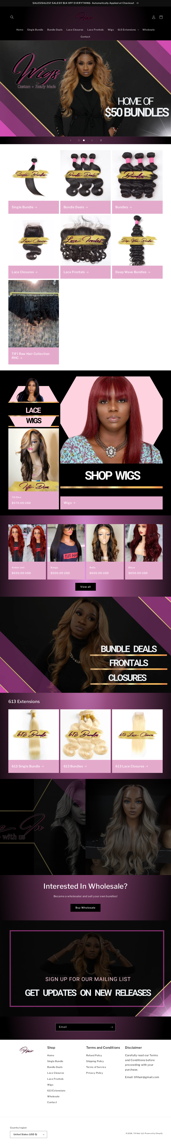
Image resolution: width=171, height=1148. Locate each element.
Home (50, 1055)
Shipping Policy (95, 1061)
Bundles (121, 207)
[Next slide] (92, 140)
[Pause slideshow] (100, 140)
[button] (12, 17)
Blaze (131, 567)
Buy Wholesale (85, 907)
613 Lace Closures (129, 766)
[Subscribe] (111, 1027)
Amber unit (18, 567)
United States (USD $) (25, 1134)
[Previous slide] (70, 140)
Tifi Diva (16, 497)
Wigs (68, 503)
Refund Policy (94, 1055)
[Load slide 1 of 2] (78, 140)
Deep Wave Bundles (131, 272)
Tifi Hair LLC (138, 1133)
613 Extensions (56, 1090)
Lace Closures (23, 272)
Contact (52, 1102)
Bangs (54, 567)
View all (85, 586)
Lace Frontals (74, 272)
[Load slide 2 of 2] (83, 140)
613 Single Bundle (26, 766)
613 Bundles (73, 766)
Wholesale (53, 1096)
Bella (92, 567)
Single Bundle (22, 207)
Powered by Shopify (154, 1133)
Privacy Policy (94, 1072)
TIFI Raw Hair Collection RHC (31, 356)
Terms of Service (96, 1067)
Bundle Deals (74, 207)
